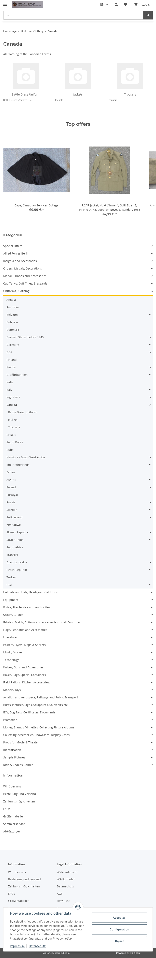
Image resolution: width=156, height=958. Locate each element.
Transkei (12, 555)
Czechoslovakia (16, 562)
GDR (9, 352)
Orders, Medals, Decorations (22, 268)
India (9, 382)
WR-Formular (66, 879)
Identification (12, 750)
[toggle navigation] (5, 2)
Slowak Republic (17, 532)
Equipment (10, 600)
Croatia (11, 435)
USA (9, 585)
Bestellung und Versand (19, 794)
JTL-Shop (135, 953)
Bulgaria (12, 322)
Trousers (130, 94)
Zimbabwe (13, 525)
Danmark (12, 330)
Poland (11, 487)
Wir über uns (12, 786)
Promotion (10, 720)
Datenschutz (37, 946)
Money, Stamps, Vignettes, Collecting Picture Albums (38, 727)
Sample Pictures (14, 757)
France (11, 367)
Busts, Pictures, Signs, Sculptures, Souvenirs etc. (35, 705)
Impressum (17, 946)
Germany (12, 345)
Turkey (11, 577)
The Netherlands (17, 465)
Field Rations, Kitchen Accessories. (26, 682)
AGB (60, 894)
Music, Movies (12, 652)
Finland (11, 360)
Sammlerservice (14, 824)
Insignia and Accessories (20, 261)
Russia (10, 502)
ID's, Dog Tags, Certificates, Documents (29, 712)
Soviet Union (15, 540)
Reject (119, 941)
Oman (10, 472)
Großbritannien (17, 375)
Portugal (12, 495)
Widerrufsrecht (67, 872)
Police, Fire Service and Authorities (26, 607)
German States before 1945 (25, 337)
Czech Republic (16, 570)
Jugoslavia (13, 397)
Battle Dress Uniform (26, 94)
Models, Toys (12, 690)
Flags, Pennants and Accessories (25, 630)
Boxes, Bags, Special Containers (24, 675)
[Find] (148, 15)
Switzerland (14, 517)
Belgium (12, 315)
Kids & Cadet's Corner (18, 765)
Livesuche (63, 901)
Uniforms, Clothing (16, 291)
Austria (11, 480)
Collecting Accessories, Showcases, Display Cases (36, 735)
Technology (11, 660)
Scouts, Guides (13, 615)
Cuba (10, 450)
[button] (116, 4)
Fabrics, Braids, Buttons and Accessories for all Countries (42, 622)
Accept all (119, 917)
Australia (12, 307)
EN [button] (102, 4)
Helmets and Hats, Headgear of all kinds (30, 592)
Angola (11, 300)
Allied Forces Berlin (16, 253)
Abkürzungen (12, 831)
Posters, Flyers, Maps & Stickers (24, 645)
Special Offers (12, 246)
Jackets (78, 94)
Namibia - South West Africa (25, 457)
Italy (9, 390)
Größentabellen (14, 816)
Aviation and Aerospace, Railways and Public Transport (40, 697)
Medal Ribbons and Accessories (25, 276)
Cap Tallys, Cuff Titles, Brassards (25, 283)
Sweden (11, 510)
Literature (10, 637)
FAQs (6, 809)
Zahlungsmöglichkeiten (19, 801)
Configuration (119, 929)
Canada (11, 405)
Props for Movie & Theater (21, 742)
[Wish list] (126, 4)
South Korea (14, 442)
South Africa (14, 547)
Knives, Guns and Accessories (23, 667)
